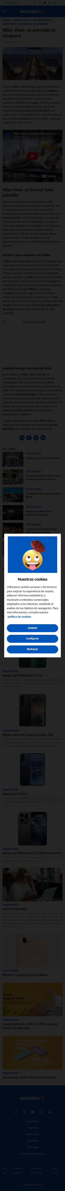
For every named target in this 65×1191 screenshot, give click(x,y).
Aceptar (32, 628)
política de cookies (19, 616)
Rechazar (32, 649)
